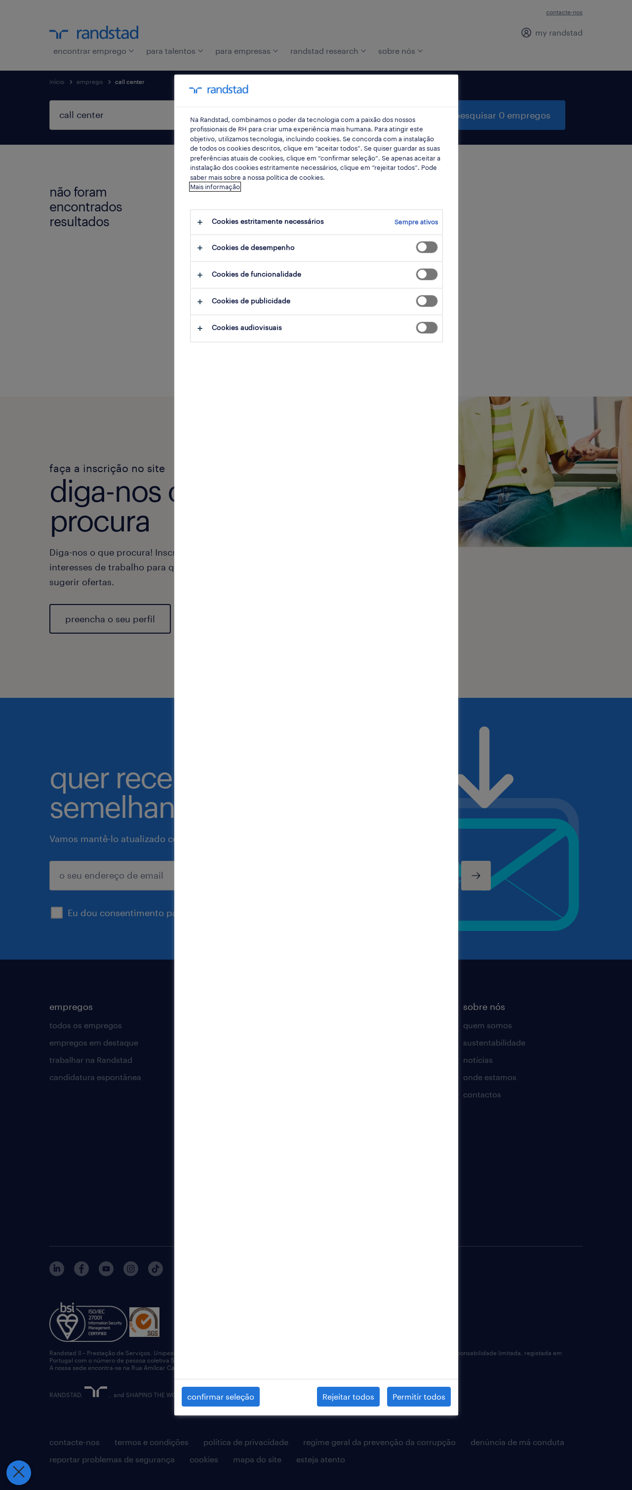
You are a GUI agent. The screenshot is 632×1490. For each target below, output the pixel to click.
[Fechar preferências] (18, 1472)
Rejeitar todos (348, 1396)
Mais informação (215, 187)
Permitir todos (419, 1396)
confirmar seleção (220, 1396)
